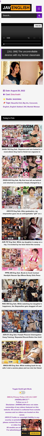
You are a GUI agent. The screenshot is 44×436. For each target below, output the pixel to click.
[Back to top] (36, 429)
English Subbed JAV (18, 107)
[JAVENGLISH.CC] (18, 7)
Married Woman (33, 107)
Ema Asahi (15, 94)
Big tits (26, 103)
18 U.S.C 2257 (31, 397)
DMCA (9, 397)
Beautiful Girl (16, 103)
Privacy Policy (19, 397)
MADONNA (17, 99)
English (6, 107)
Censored (33, 103)
